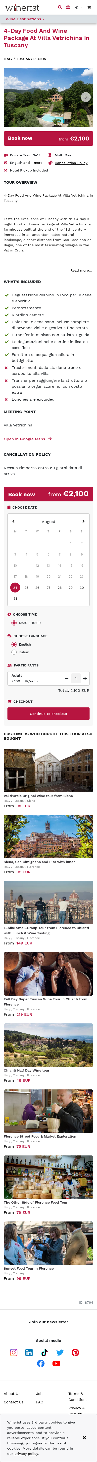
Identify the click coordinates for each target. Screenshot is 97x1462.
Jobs (40, 1394)
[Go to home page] (22, 7)
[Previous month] (13, 522)
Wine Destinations (24, 19)
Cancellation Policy (71, 163)
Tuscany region (31, 59)
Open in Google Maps (25, 439)
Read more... (81, 270)
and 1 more (33, 163)
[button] (86, 97)
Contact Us (14, 1402)
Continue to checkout (48, 714)
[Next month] (83, 522)
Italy (8, 59)
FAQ (39, 1402)
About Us (12, 1394)
